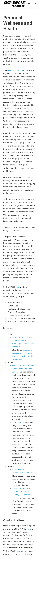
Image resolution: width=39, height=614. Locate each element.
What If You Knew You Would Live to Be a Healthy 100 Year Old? (22, 491)
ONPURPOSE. (15, 70)
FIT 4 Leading (18, 422)
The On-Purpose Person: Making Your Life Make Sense (23, 368)
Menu (33, 3)
